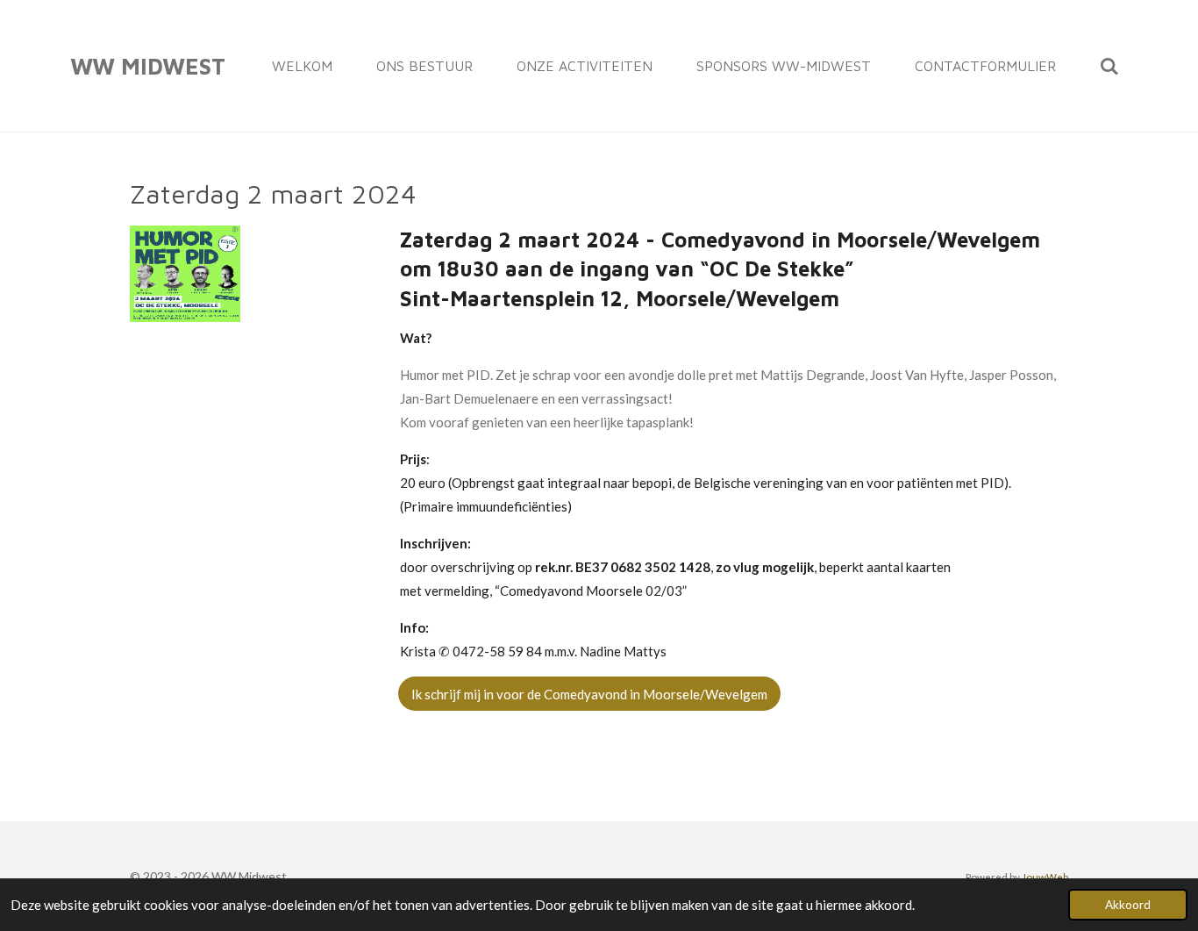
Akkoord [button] (1128, 905)
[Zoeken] (1109, 65)
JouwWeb (1045, 876)
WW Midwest (147, 66)
